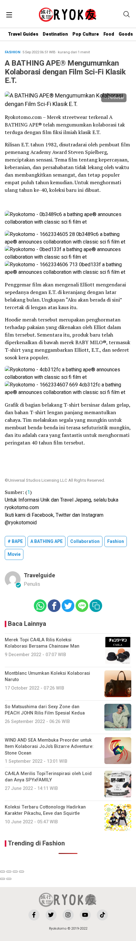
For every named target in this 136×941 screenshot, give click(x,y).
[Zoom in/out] (21, 872)
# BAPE (15, 541)
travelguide (39, 575)
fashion (115, 541)
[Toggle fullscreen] (15, 872)
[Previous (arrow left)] (2, 879)
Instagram (92, 515)
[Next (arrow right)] (8, 879)
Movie (14, 554)
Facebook (42, 515)
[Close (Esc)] (2, 872)
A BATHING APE (46, 541)
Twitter (63, 515)
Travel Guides (23, 34)
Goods (126, 34)
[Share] (8, 872)
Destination (55, 34)
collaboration (85, 541)
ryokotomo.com (22, 507)
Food (108, 34)
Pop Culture (85, 34)
